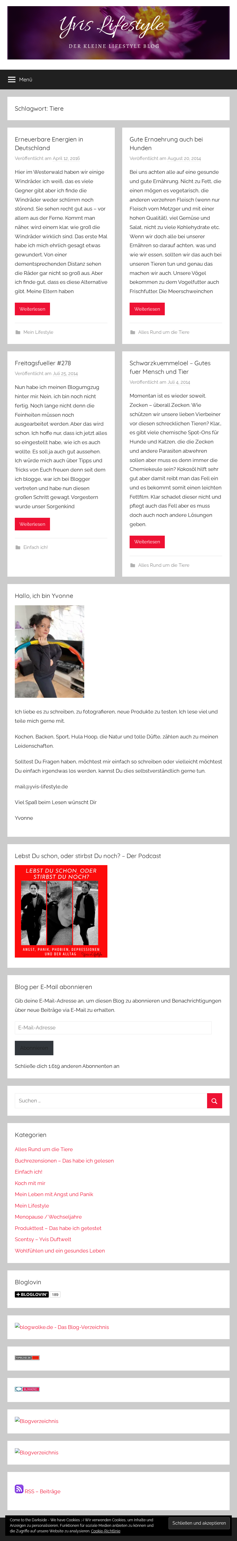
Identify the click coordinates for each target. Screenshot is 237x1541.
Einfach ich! (35, 547)
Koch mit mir (30, 1183)
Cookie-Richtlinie (105, 1531)
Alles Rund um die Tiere (163, 332)
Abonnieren (34, 1048)
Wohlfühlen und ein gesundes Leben (60, 1251)
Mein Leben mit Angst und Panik (54, 1194)
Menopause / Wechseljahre (48, 1217)
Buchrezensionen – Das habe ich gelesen (64, 1161)
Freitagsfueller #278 (43, 363)
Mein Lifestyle (38, 332)
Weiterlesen (32, 309)
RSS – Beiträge (41, 1491)
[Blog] (36, 1452)
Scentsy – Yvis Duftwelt (43, 1239)
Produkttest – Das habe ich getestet (58, 1228)
